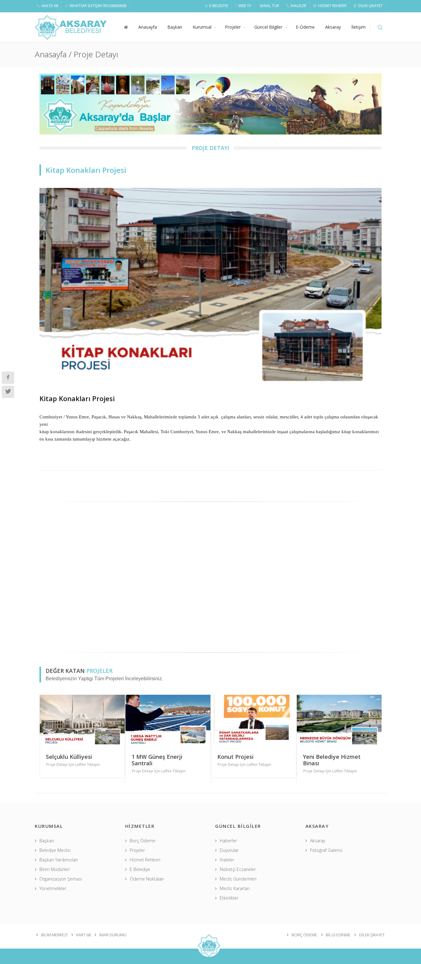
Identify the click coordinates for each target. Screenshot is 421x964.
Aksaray (333, 27)
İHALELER (298, 5)
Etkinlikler (229, 898)
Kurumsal (202, 27)
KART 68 (83, 935)
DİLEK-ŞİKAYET (370, 5)
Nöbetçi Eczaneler (238, 869)
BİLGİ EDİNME (338, 935)
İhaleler (227, 860)
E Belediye (140, 869)
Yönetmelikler (52, 888)
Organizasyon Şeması (60, 879)
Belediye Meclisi (55, 850)
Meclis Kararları (235, 888)
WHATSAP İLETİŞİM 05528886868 (98, 5)
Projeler (233, 27)
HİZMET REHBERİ (332, 5)
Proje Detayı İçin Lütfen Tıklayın (73, 764)
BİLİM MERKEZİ (54, 935)
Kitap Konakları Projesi (77, 398)
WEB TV (244, 5)
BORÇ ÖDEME (304, 935)
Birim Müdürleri (54, 869)
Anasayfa (147, 27)
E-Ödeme (305, 27)
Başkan (174, 27)
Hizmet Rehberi (145, 860)
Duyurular (229, 850)
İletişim (358, 27)
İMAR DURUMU (112, 935)
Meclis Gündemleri (238, 879)
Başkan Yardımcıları (58, 860)
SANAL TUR (269, 5)
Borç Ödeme (142, 841)
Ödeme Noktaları (147, 879)
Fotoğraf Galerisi (326, 850)
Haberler (228, 841)
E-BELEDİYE (218, 5)
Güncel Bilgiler (268, 27)
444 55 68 (49, 5)
